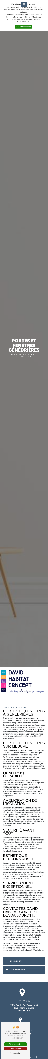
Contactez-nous (17, 969)
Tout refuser (15, 1049)
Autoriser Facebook (23, 27)
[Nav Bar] (24, 4)
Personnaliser (15, 1053)
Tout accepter (15, 1044)
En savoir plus (16, 961)
